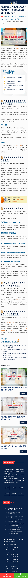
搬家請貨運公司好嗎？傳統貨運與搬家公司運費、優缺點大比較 (14, 508)
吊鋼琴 (18, 300)
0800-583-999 (20, 199)
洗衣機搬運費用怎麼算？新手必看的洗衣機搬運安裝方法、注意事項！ (14, 520)
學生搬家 (18, 48)
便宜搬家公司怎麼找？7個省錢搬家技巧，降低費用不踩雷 (13, 512)
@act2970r (13, 544)
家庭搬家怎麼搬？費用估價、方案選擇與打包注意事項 (14, 516)
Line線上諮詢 (14, 201)
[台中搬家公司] (2, 16)
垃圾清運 (7, 493)
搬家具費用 (19, 146)
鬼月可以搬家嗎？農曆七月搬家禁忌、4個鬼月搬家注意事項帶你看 (14, 532)
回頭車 (21, 493)
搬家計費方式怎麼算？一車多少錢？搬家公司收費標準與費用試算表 (14, 524)
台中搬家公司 (10, 322)
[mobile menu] (26, 2)
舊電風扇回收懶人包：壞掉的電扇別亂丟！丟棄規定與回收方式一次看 (14, 528)
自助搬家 (14, 488)
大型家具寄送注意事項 (11, 83)
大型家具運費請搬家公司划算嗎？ (14, 81)
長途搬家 (21, 488)
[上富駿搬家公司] (13, 2)
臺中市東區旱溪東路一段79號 (16, 539)
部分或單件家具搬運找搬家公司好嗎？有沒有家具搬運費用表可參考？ (14, 358)
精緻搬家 (7, 488)
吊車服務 (14, 493)
